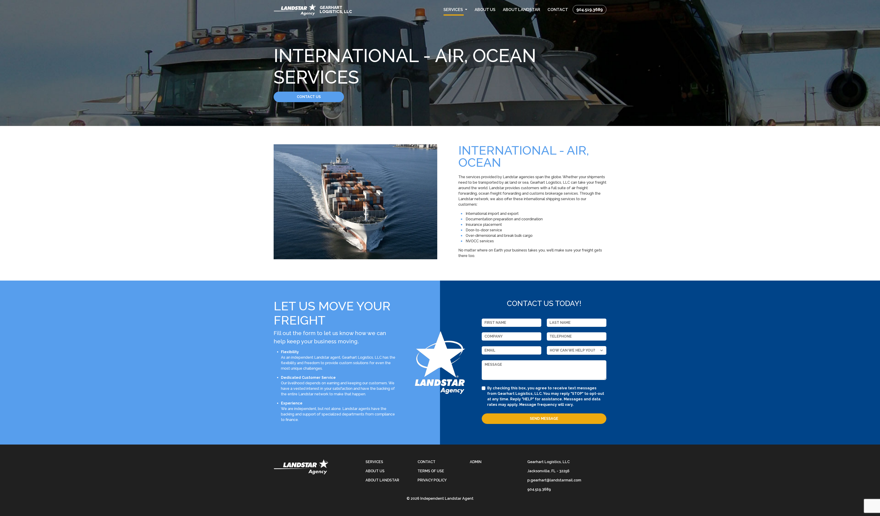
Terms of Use (431, 471)
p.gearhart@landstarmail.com (554, 480)
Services (374, 462)
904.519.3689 (589, 9)
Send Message (544, 418)
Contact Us (309, 97)
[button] (455, 9)
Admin (475, 462)
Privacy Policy (432, 480)
